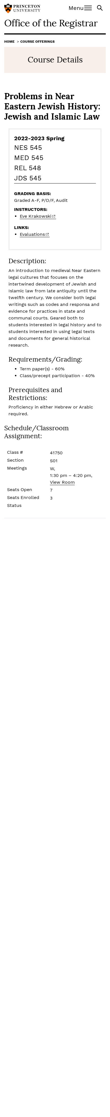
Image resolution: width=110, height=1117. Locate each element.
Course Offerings (37, 42)
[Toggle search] (100, 7)
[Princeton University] (22, 9)
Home (9, 42)
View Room (62, 482)
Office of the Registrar (51, 23)
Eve (35, 216)
